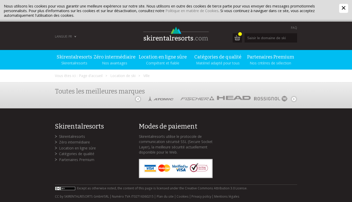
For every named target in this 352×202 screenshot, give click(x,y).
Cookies (183, 196)
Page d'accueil (91, 75)
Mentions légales (226, 196)
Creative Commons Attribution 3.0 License (216, 188)
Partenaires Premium (76, 159)
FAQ (294, 28)
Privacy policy (201, 196)
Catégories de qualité (76, 153)
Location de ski (123, 75)
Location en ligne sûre (77, 148)
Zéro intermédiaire (74, 142)
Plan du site (165, 196)
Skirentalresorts (72, 136)
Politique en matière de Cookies (192, 10)
